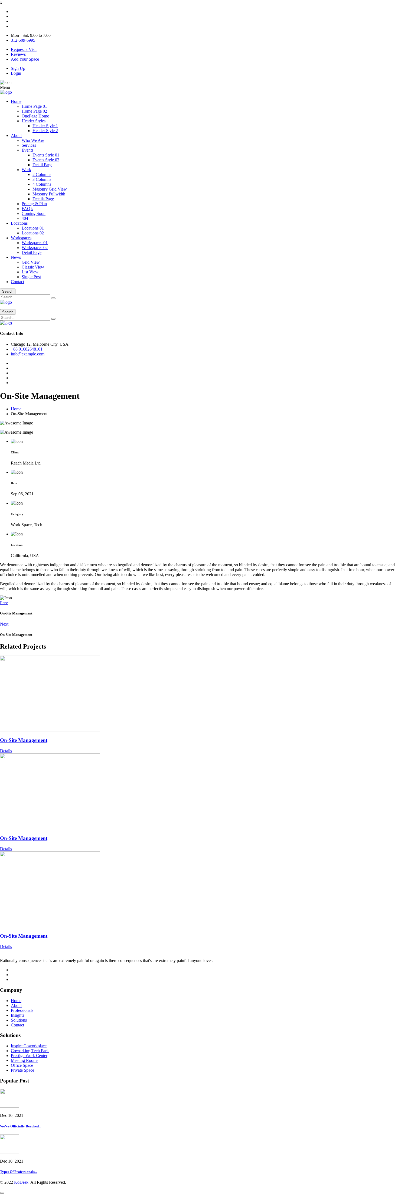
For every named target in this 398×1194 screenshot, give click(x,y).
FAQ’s (27, 208)
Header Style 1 (45, 125)
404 (25, 218)
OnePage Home (35, 116)
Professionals (22, 1010)
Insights (17, 1015)
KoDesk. (22, 1182)
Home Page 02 (34, 111)
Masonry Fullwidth (48, 194)
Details (6, 750)
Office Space (22, 1065)
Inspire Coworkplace (29, 1045)
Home (16, 101)
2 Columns (41, 174)
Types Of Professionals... (18, 1172)
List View (30, 272)
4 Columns (41, 184)
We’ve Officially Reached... (20, 1126)
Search (7, 291)
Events (27, 150)
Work (26, 169)
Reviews (18, 54)
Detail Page (42, 164)
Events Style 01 (45, 155)
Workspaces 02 (35, 247)
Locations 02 (33, 233)
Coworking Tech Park (30, 1050)
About (16, 135)
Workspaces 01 (35, 242)
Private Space (22, 1070)
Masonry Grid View (49, 189)
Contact (17, 281)
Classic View (33, 267)
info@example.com (27, 354)
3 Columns (41, 179)
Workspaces (21, 237)
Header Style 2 (45, 130)
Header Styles (33, 121)
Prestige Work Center (29, 1055)
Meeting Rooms (24, 1060)
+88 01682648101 (27, 349)
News (16, 257)
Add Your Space (25, 59)
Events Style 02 (45, 160)
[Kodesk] (6, 92)
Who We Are (33, 140)
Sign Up (18, 68)
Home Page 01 (34, 106)
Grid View (31, 262)
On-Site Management (23, 740)
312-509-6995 (23, 40)
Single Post (31, 276)
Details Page (43, 199)
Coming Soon (33, 213)
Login (16, 73)
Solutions (19, 1020)
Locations (19, 223)
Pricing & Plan (34, 203)
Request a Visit (24, 49)
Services (29, 145)
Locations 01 (33, 228)
